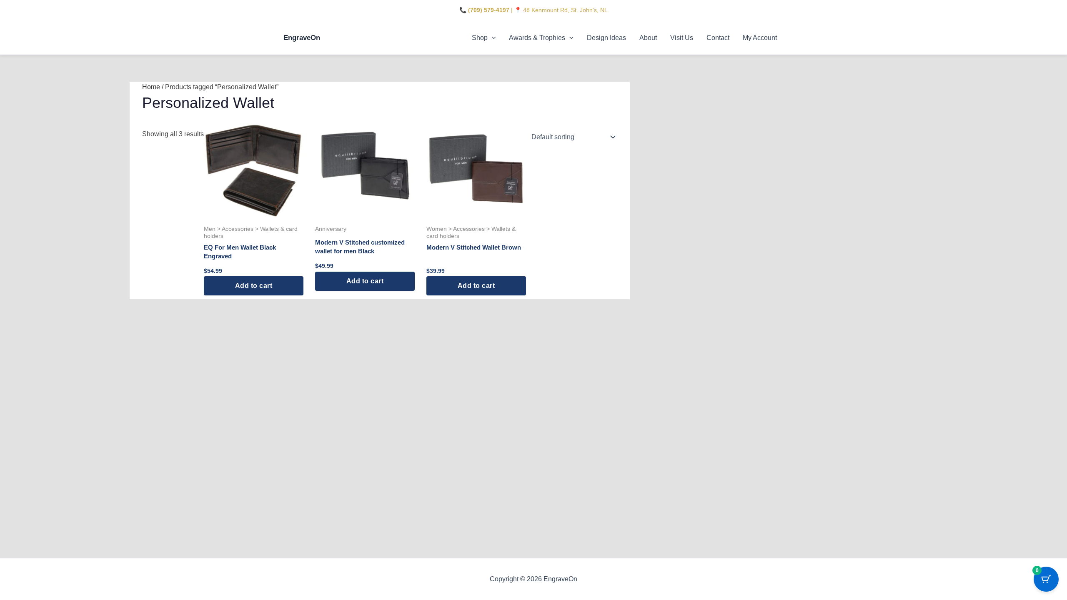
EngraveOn (301, 38)
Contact (717, 37)
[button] (492, 38)
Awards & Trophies (537, 37)
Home (151, 86)
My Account (760, 37)
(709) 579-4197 (488, 10)
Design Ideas (606, 37)
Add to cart (254, 285)
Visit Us (681, 37)
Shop (480, 37)
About (648, 37)
